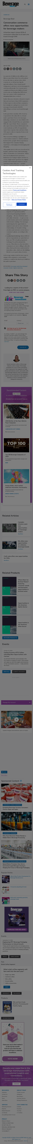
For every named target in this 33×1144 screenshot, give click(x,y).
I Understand (22, 204)
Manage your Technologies (9, 205)
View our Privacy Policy (19, 200)
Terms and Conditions (19, 190)
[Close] (30, 167)
